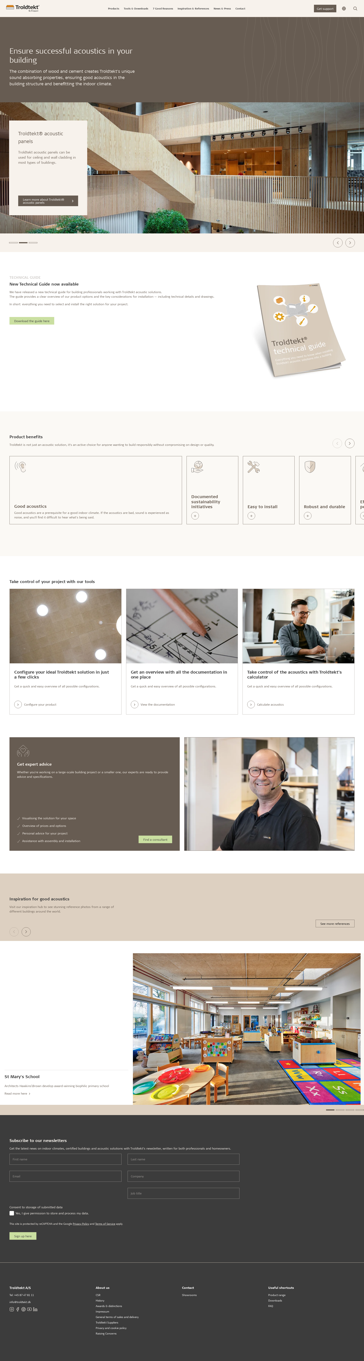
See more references (335, 924)
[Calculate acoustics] (298, 626)
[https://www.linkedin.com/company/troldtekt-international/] (35, 1309)
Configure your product (40, 704)
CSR (98, 1295)
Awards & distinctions (109, 1306)
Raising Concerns (106, 1333)
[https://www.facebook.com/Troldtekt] (17, 1309)
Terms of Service (105, 1224)
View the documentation (158, 704)
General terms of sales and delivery (117, 1317)
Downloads (275, 1300)
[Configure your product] (65, 626)
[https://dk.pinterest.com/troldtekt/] (23, 1309)
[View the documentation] (182, 626)
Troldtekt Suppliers (107, 1322)
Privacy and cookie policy (111, 1328)
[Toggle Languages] (344, 8)
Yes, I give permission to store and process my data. (52, 1213)
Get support (325, 9)
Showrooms (189, 1295)
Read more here (16, 1093)
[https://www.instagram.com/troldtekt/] (11, 1309)
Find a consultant (155, 839)
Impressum (102, 1311)
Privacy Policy (81, 1224)
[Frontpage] (22, 8)
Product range (277, 1295)
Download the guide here (31, 321)
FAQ (270, 1306)
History (100, 1300)
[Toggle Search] (355, 8)
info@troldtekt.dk (20, 1302)
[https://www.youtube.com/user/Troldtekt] (29, 1309)
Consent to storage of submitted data (36, 1207)
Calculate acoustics (270, 704)
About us (103, 1288)
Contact (188, 1288)
